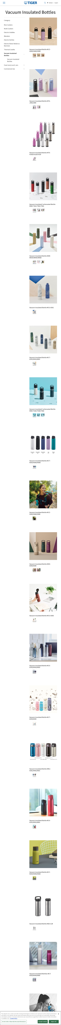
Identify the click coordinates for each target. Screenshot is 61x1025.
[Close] (58, 1014)
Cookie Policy (13, 1018)
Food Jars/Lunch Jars (11, 65)
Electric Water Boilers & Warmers (12, 45)
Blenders (7, 36)
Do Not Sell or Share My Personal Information (14, 1021)
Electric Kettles (9, 40)
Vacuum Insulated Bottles (10, 54)
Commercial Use (9, 69)
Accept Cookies (43, 1021)
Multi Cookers (8, 29)
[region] (30, 1018)
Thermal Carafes (9, 49)
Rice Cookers (8, 25)
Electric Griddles (9, 32)
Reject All (53, 1021)
